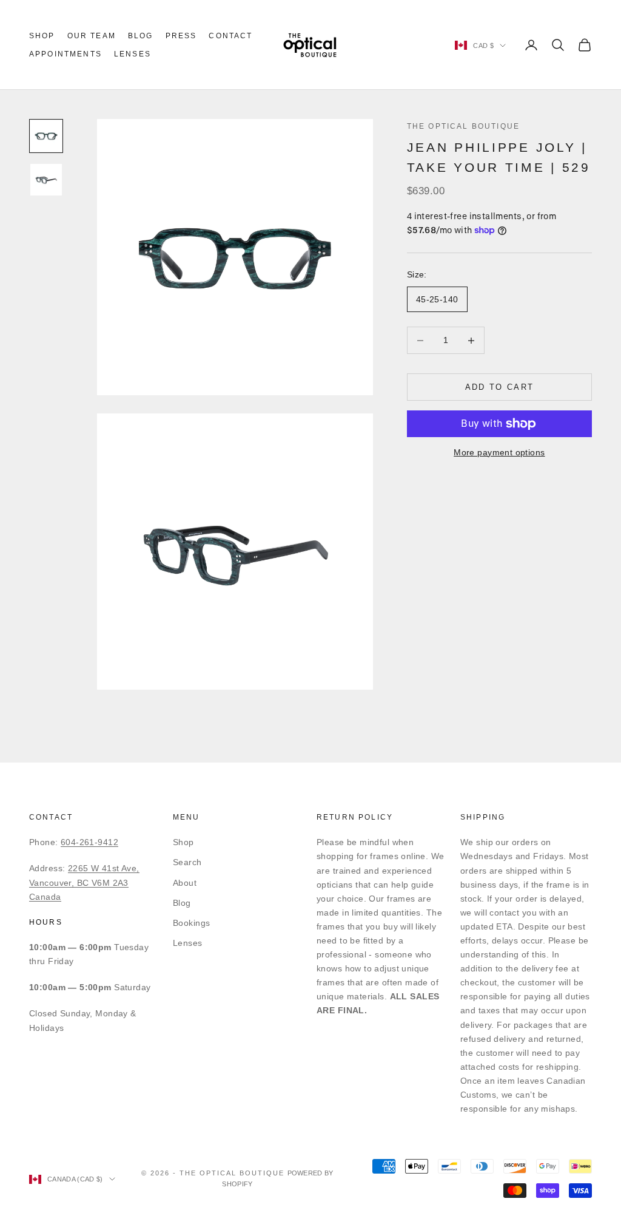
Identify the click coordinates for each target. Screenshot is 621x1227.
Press (181, 36)
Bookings (191, 923)
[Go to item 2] (46, 180)
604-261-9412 (89, 842)
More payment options (499, 452)
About (184, 883)
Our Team (91, 36)
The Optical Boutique (463, 126)
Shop (42, 36)
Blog (140, 36)
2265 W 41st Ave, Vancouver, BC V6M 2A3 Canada (84, 882)
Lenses (132, 54)
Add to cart (499, 387)
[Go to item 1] (46, 136)
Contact (230, 36)
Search (187, 862)
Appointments (65, 54)
